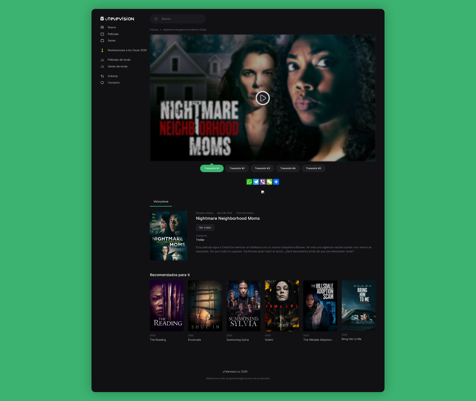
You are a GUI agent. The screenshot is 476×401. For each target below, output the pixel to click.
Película (154, 29)
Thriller (200, 239)
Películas (113, 34)
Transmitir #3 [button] (262, 168)
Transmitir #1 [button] (212, 168)
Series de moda (117, 66)
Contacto (114, 82)
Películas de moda (119, 59)
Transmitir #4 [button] (288, 168)
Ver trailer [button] (205, 227)
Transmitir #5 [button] (313, 168)
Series (112, 40)
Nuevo (112, 27)
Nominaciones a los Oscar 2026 (127, 50)
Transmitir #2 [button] (237, 168)
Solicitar (113, 76)
